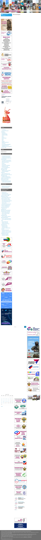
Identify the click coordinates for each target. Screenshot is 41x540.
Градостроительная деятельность (6, 161)
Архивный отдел (4, 192)
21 (8, 401)
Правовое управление (5, 222)
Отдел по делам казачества (6, 212)
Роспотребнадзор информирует (6, 144)
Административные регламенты (6, 186)
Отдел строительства (5, 221)
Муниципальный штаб (5, 193)
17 (1, 401)
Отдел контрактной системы (6, 201)
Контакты (3, 163)
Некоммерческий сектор (5, 145)
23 (12, 401)
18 (3, 401)
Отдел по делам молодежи (5, 213)
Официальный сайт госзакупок (6, 170)
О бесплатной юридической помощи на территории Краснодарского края (5, 168)
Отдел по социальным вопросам (6, 218)
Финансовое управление (5, 235)
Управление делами (4, 225)
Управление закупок (4, 226)
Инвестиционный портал (5, 162)
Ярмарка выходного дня (5, 142)
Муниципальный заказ (5, 166)
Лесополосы (3, 143)
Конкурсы (3, 141)
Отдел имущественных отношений (7, 200)
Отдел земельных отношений (6, 199)
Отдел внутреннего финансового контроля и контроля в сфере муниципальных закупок (6, 195)
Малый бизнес (4, 164)
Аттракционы (4, 129)
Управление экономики (5, 234)
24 (1, 402)
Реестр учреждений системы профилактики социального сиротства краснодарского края (6, 174)
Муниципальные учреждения (6, 165)
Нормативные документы (5, 187)
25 (3, 402)
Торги (2, 140)
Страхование (4, 132)
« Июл (2, 406)
